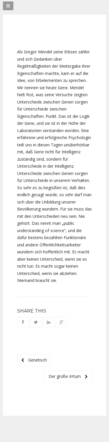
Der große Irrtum (65, 376)
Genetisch (37, 360)
